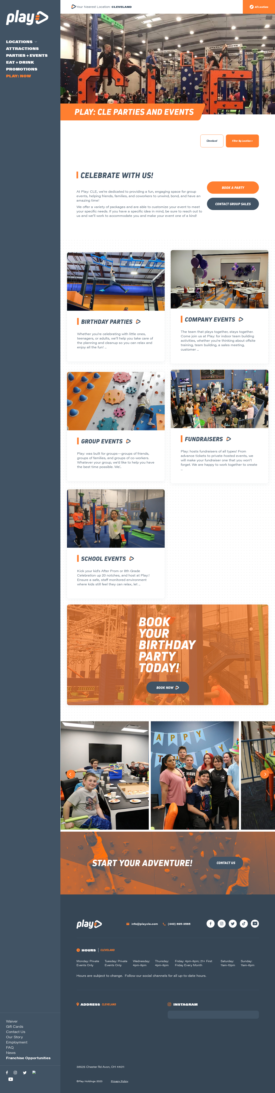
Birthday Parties (106, 321)
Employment (16, 1042)
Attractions (22, 48)
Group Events (102, 441)
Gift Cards (14, 1026)
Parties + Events (27, 55)
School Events (103, 558)
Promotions (21, 68)
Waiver (12, 1021)
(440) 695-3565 (179, 924)
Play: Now (18, 75)
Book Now (164, 688)
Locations (19, 41)
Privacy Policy (119, 1081)
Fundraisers (204, 439)
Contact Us (15, 1031)
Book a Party (233, 188)
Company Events (210, 319)
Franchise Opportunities (28, 1057)
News (11, 1052)
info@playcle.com (144, 924)
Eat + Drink (20, 62)
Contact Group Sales (233, 204)
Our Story (14, 1036)
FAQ (10, 1047)
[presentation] (70, 774)
